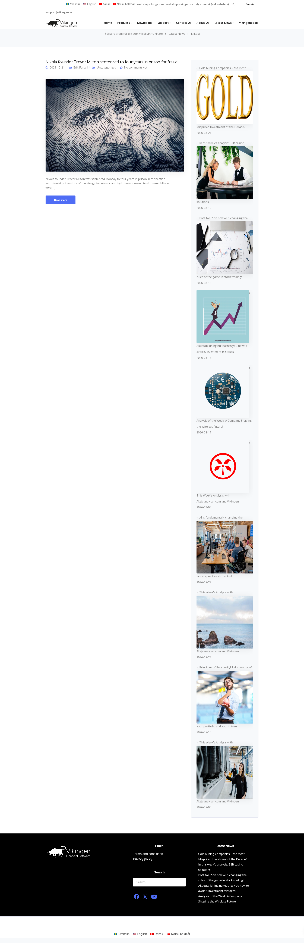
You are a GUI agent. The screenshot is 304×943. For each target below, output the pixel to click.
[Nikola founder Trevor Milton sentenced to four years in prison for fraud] (115, 125)
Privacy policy (142, 859)
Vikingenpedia (248, 23)
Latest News (223, 23)
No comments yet (135, 67)
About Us (203, 23)
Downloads (144, 23)
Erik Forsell (80, 67)
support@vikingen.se (59, 12)
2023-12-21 (57, 67)
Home (108, 23)
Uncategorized (106, 67)
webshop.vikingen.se (150, 4)
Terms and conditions (148, 854)
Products (123, 23)
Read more (60, 199)
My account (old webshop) (212, 4)
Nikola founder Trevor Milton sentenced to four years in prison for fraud (112, 62)
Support (163, 23)
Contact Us (183, 23)
